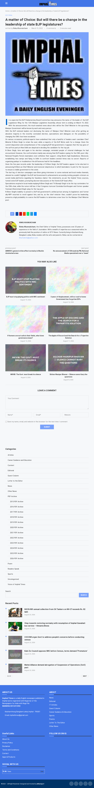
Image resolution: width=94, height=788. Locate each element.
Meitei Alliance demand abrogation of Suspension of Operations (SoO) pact (55, 666)
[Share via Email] (35, 214)
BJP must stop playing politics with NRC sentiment (25, 297)
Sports (10, 574)
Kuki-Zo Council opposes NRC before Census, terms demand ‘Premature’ (55, 651)
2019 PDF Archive (16, 522)
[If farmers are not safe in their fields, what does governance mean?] (25, 318)
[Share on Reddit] (24, 214)
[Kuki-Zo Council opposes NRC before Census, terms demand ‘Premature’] (15, 654)
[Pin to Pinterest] (20, 214)
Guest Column (13, 476)
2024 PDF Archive (16, 548)
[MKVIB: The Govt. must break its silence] (25, 357)
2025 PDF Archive (16, 553)
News (10, 486)
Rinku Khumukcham (20, 28)
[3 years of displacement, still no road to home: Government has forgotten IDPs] (68, 280)
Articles (11, 455)
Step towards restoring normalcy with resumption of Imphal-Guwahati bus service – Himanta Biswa (54, 624)
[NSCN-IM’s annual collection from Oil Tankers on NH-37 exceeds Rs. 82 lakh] (15, 612)
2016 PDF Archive (16, 507)
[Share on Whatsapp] (28, 214)
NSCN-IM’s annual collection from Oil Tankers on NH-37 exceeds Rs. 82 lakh (54, 610)
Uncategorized (13, 579)
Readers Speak (13, 569)
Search (8, 591)
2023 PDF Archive (16, 543)
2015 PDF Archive (16, 502)
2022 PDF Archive (16, 538)
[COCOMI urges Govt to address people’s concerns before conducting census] (15, 640)
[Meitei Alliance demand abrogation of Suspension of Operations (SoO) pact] (15, 668)
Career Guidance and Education (20, 460)
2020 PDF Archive (16, 527)
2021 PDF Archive (16, 533)
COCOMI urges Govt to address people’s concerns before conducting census (54, 638)
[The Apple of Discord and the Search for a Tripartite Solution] (68, 318)
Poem (10, 564)
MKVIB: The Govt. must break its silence (25, 374)
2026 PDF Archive (16, 558)
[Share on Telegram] (31, 214)
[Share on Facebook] (17, 214)
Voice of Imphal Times (16, 584)
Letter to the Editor (15, 481)
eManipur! (40, 784)
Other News (12, 491)
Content (11, 465)
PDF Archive (12, 496)
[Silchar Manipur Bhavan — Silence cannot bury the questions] (68, 357)
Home (7, 11)
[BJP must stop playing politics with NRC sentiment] (25, 280)
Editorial (11, 470)
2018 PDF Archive (16, 517)
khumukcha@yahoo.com (28, 238)
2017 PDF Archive (16, 512)
